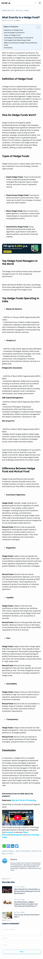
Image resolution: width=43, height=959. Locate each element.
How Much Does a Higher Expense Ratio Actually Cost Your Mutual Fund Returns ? (26, 904)
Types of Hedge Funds (12, 35)
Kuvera (18, 20)
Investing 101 (8, 11)
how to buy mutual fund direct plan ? (26, 916)
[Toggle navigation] (39, 3)
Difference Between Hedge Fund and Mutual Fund (20, 44)
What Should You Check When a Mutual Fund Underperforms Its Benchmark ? (27, 891)
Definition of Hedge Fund (13, 30)
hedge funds (8, 851)
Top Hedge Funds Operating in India (17, 40)
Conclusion (8, 48)
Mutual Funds (22, 11)
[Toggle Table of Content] (37, 27)
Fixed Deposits (17, 835)
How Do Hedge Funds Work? (14, 33)
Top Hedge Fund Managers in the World (18, 38)
